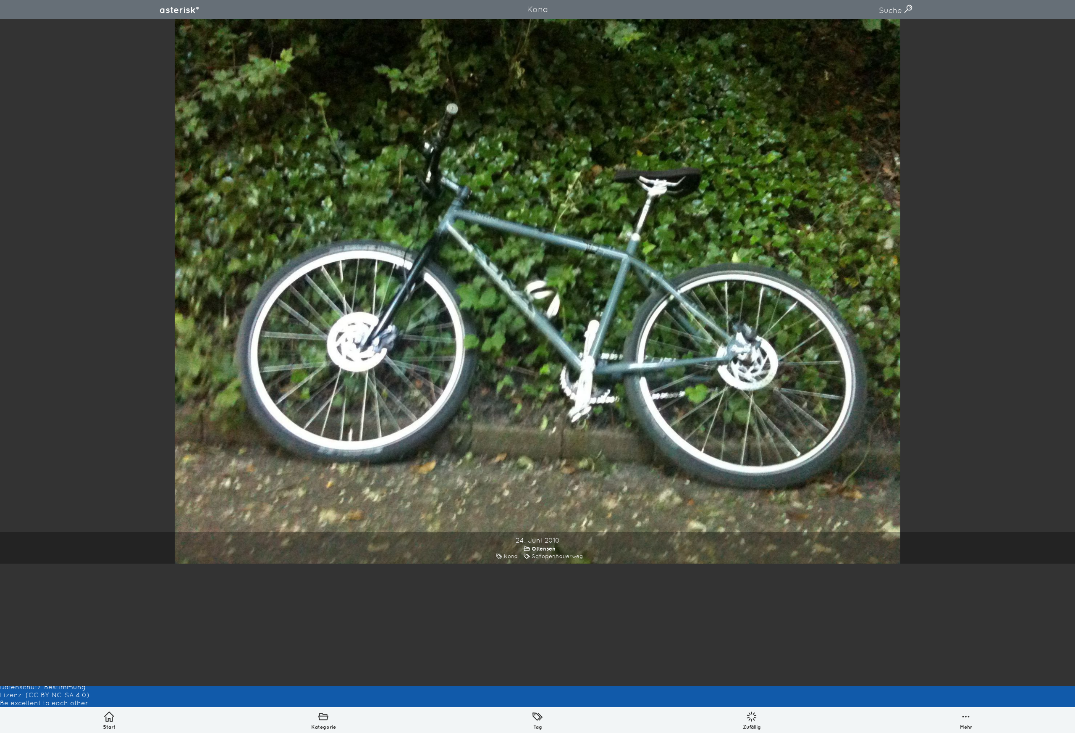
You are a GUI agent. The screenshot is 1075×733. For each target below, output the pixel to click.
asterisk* (179, 9)
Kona (511, 556)
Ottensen (544, 549)
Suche (891, 10)
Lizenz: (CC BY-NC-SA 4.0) (44, 695)
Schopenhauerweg (557, 556)
